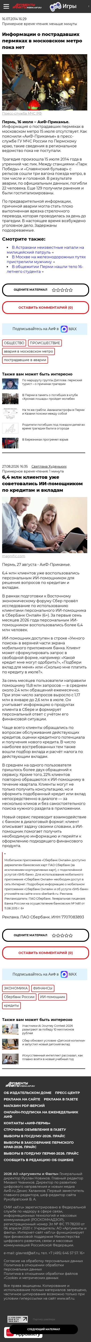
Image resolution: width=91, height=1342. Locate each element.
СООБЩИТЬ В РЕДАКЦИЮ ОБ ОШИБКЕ (39, 1160)
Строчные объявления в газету (35, 1130)
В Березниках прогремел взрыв (45, 439)
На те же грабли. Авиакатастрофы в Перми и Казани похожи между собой (53, 411)
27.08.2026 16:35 (15, 466)
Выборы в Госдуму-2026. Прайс (34, 1136)
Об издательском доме (27, 1093)
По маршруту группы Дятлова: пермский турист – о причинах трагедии (52, 382)
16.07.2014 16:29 (14, 19)
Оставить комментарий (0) (45, 308)
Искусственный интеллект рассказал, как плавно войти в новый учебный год (52, 1057)
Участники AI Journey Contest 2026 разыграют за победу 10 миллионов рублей (48, 1029)
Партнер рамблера (44, 1319)
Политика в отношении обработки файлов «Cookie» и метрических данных (41, 1276)
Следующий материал (43, 1329)
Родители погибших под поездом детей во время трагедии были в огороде (53, 426)
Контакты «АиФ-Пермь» (27, 1123)
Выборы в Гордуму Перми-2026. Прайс (41, 1153)
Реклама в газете (61, 1099)
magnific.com (13, 556)
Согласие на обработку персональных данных (43, 1261)
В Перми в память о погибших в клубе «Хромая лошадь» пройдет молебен (50, 396)
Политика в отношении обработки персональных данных (34, 1267)
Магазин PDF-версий (24, 1106)
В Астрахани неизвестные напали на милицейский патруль (45, 250)
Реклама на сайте (22, 1099)
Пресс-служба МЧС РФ (22, 113)
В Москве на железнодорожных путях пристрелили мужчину (46, 259)
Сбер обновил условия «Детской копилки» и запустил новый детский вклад (53, 1042)
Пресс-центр (67, 1093)
